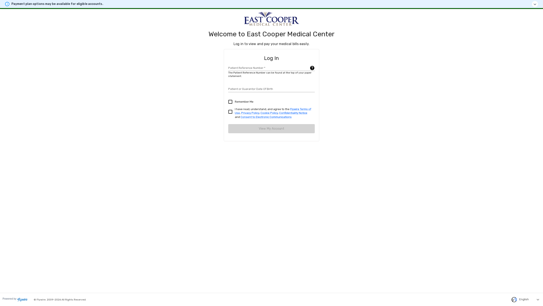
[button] (271, 4)
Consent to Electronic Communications (266, 117)
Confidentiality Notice (293, 113)
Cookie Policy (269, 113)
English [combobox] (524, 299)
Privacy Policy (250, 113)
